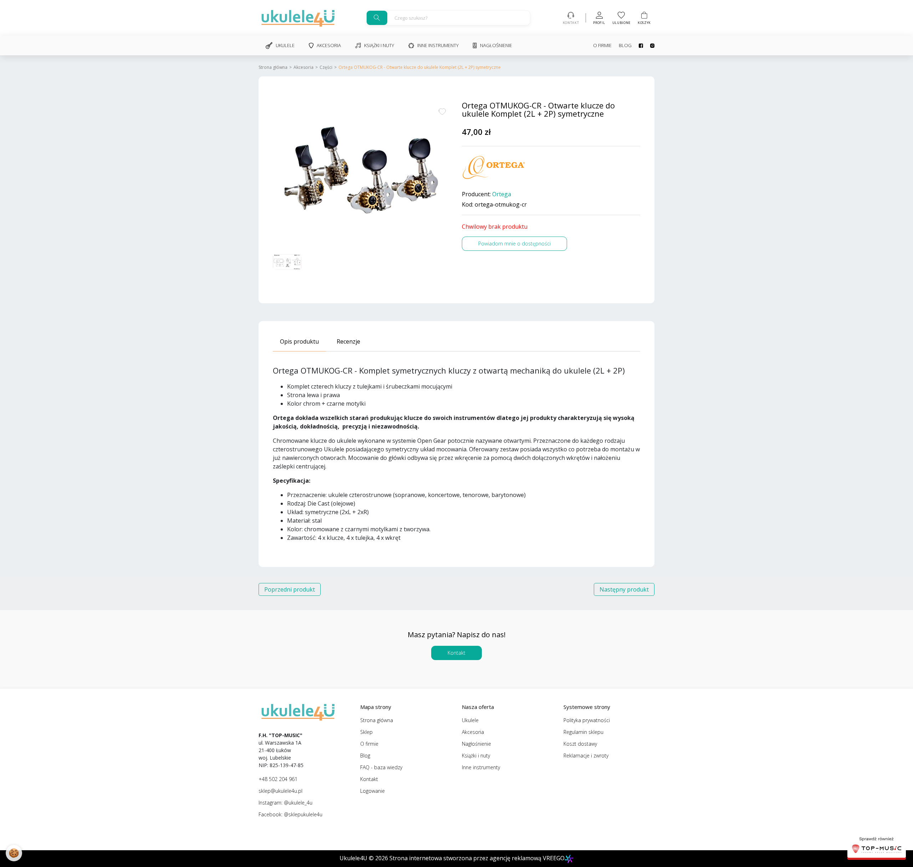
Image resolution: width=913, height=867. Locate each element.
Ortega (501, 194)
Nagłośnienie (496, 45)
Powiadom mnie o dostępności (514, 243)
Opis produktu (299, 341)
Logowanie (372, 790)
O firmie (602, 45)
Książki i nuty (379, 45)
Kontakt (456, 652)
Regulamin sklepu (583, 732)
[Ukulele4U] (298, 18)
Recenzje (348, 341)
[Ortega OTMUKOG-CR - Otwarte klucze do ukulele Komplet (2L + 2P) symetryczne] (362, 172)
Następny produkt (624, 589)
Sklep (366, 732)
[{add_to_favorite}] (442, 111)
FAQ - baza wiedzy (381, 767)
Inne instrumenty (438, 45)
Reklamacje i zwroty (585, 755)
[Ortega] (494, 167)
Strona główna (273, 67)
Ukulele (285, 45)
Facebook (637, 45)
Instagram (648, 45)
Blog (625, 45)
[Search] (377, 18)
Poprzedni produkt (289, 589)
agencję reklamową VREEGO (527, 858)
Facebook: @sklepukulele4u (290, 814)
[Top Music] (876, 846)
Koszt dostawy (580, 743)
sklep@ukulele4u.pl (280, 790)
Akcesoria (329, 45)
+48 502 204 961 (278, 779)
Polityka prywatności (586, 720)
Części (326, 67)
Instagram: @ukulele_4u (285, 802)
